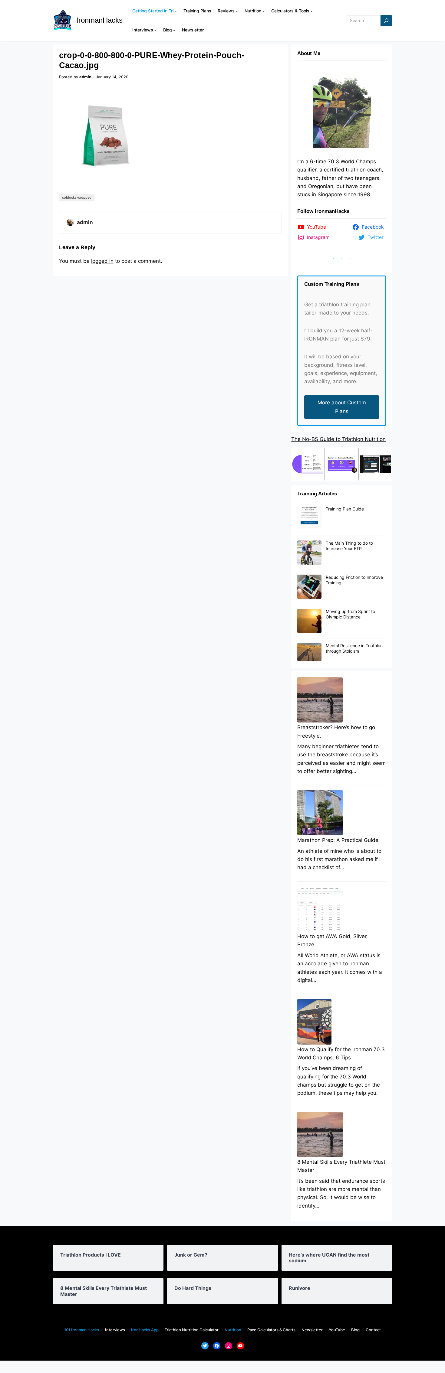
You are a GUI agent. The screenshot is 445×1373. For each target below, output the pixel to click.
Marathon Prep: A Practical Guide (337, 840)
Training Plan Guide (345, 508)
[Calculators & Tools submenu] (311, 11)
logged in (102, 261)
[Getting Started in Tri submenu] (175, 11)
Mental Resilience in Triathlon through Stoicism (354, 648)
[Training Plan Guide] (309, 518)
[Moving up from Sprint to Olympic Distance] (309, 621)
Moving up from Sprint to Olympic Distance (350, 614)
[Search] (386, 20)
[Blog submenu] (174, 30)
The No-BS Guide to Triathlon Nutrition (338, 439)
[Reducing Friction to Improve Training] (309, 587)
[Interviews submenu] (155, 30)
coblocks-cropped (76, 197)
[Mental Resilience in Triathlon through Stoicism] (309, 652)
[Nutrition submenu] (263, 11)
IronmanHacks (99, 20)
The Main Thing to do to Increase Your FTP (349, 545)
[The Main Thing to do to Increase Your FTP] (309, 552)
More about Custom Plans (342, 407)
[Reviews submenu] (237, 11)
